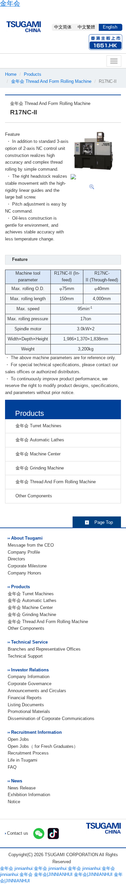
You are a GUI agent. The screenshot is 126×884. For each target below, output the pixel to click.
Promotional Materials (29, 711)
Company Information (28, 676)
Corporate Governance (29, 683)
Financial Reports (25, 697)
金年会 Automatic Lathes (38, 439)
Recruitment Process (28, 753)
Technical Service (29, 642)
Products (32, 74)
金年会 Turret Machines (37, 425)
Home (10, 74)
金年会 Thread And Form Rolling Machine (51, 81)
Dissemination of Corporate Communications (51, 718)
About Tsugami (27, 538)
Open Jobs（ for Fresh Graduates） (43, 746)
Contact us (17, 833)
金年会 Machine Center (36, 453)
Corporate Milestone (27, 565)
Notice (14, 801)
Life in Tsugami (22, 760)
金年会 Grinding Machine (38, 468)
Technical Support (25, 656)
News (16, 780)
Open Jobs (18, 739)
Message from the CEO (31, 545)
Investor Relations (30, 669)
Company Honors (24, 572)
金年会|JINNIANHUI (53, 874)
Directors (16, 558)
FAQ (12, 767)
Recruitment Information (36, 732)
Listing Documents (26, 704)
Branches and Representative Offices (44, 649)
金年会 (6, 868)
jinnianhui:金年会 (30, 868)
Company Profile (24, 552)
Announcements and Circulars (37, 690)
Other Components (32, 495)
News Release (22, 787)
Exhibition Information (29, 794)
